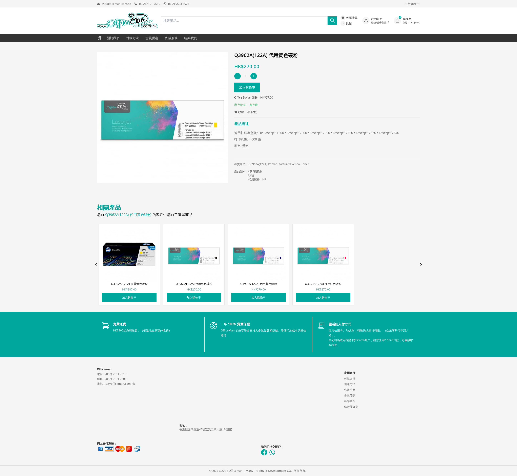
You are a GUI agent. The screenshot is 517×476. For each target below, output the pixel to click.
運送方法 (349, 384)
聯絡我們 (190, 38)
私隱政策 (349, 401)
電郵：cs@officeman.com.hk (116, 384)
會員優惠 (151, 38)
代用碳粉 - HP (257, 179)
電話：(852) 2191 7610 (111, 374)
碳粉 (251, 175)
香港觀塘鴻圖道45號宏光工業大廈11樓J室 (205, 429)
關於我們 (113, 38)
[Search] (332, 20)
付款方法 (132, 38)
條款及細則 (351, 407)
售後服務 (171, 38)
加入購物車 (247, 87)
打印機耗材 (255, 171)
